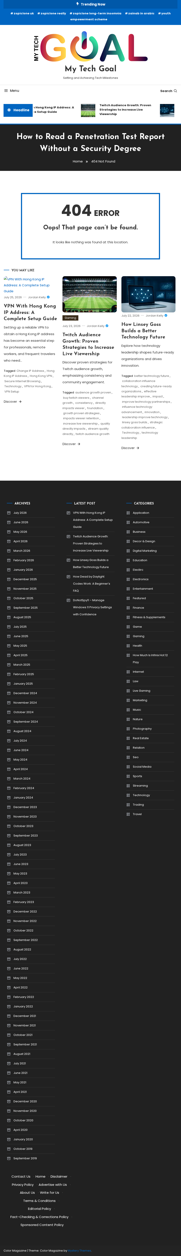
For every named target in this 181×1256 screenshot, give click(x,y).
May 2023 (20, 873)
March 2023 (21, 892)
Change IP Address (30, 371)
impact (158, 396)
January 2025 (23, 684)
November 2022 (25, 921)
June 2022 (20, 968)
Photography (142, 729)
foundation (95, 408)
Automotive (141, 522)
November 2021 (24, 1025)
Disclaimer (59, 1176)
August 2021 (21, 1054)
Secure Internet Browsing (22, 381)
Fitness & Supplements (149, 617)
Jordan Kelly (37, 297)
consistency (83, 403)
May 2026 (20, 532)
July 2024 (20, 740)
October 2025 (23, 598)
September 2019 (25, 1158)
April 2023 (20, 883)
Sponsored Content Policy (42, 1224)
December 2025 (25, 579)
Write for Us (49, 1192)
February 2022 (23, 997)
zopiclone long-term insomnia (97, 13)
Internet (138, 672)
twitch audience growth (92, 434)
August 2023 (22, 845)
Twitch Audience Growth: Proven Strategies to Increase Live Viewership (122, 109)
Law (135, 681)
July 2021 (19, 1063)
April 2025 (20, 655)
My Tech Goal (91, 69)
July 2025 (20, 627)
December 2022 (25, 911)
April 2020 (20, 1130)
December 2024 (25, 693)
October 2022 (23, 930)
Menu (14, 90)
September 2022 (25, 940)
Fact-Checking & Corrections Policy (39, 1216)
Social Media (142, 767)
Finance (138, 608)
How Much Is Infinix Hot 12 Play (150, 658)
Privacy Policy (23, 1184)
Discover (11, 401)
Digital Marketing (145, 551)
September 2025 (25, 608)
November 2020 (25, 1111)
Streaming (140, 786)
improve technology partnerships (146, 402)
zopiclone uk (24, 13)
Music (137, 710)
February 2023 (23, 902)
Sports (137, 776)
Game (137, 627)
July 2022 (20, 959)
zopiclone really (53, 13)
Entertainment (143, 589)
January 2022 (23, 1006)
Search (166, 91)
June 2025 (20, 636)
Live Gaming (141, 691)
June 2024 (20, 750)
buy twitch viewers (76, 398)
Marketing (140, 700)
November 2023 (25, 816)
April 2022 (20, 987)
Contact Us (20, 1176)
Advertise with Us (53, 1184)
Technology (12, 386)
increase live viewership (80, 423)
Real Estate (141, 738)
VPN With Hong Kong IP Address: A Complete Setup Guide (44, 109)
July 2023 (20, 854)
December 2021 (24, 1016)
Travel (137, 814)
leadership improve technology (145, 417)
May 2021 (19, 1082)
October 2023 (23, 826)
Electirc (138, 570)
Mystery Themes (79, 1250)
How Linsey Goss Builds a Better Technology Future (143, 331)
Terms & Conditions (39, 1200)
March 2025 (21, 665)
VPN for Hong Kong (37, 386)
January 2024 (23, 797)
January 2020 (23, 1139)
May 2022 (20, 978)
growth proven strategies (81, 413)
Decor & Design (144, 541)
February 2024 (23, 788)
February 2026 (23, 560)
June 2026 (20, 522)
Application (141, 513)
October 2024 (23, 712)
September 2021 (25, 1044)
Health (137, 646)
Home (40, 1176)
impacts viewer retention (81, 418)
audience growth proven (93, 392)
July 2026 (20, 513)
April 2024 (20, 769)
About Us (27, 1192)
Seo (136, 757)
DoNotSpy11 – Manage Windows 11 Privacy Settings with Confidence (92, 607)
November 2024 (25, 703)
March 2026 (21, 551)
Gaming (70, 318)
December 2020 (25, 1101)
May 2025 (20, 646)
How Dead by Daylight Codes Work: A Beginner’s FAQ (91, 583)
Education (140, 560)
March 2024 (21, 778)
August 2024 (22, 731)
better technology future (151, 376)
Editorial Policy (39, 1208)
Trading (138, 805)
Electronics (141, 579)
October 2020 (23, 1120)
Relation (139, 748)
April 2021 (20, 1092)
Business (139, 532)
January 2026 (23, 570)
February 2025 (23, 674)
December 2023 (25, 807)
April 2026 (20, 541)
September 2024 (25, 722)
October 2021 (22, 1035)
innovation (152, 412)
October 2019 (22, 1149)
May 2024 (20, 759)
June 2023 (20, 864)
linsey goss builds (134, 422)
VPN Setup (11, 391)
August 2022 (22, 949)
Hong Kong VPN (41, 376)
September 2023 (25, 835)
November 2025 (25, 589)
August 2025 (22, 617)
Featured (139, 598)
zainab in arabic (141, 13)
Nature (138, 719)
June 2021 (20, 1073)
